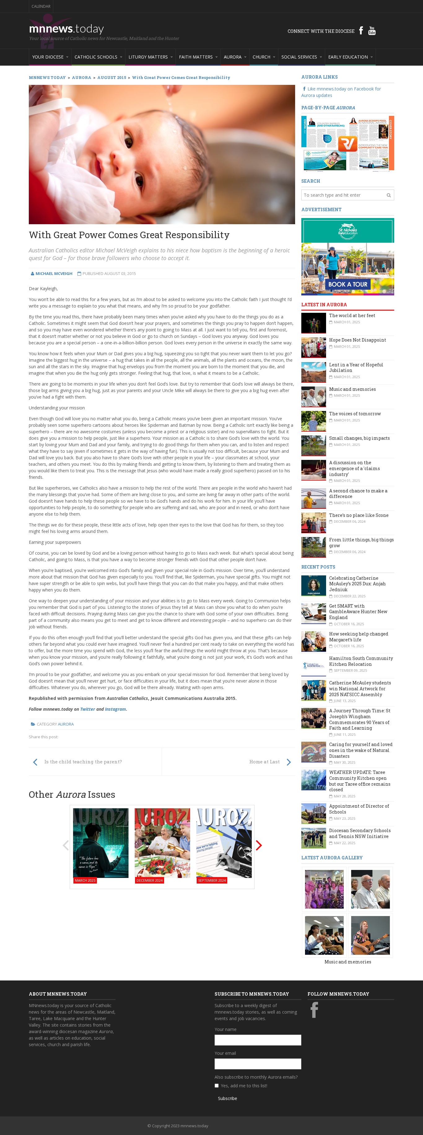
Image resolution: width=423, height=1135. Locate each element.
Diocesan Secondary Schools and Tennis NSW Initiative (360, 833)
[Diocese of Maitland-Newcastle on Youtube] (372, 30)
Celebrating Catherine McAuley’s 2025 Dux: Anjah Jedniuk (357, 583)
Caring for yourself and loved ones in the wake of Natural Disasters (361, 750)
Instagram (115, 709)
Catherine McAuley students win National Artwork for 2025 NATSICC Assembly (360, 688)
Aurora (66, 724)
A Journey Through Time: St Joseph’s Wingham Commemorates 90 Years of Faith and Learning (359, 719)
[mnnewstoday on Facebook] (361, 30)
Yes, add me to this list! (244, 1086)
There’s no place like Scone (359, 515)
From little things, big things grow (361, 542)
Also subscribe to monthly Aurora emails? (256, 1077)
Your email (225, 1053)
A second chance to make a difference (358, 494)
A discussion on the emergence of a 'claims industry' (354, 468)
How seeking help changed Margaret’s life (358, 637)
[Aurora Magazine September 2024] (224, 842)
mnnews (66, 28)
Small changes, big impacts (359, 438)
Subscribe (227, 1098)
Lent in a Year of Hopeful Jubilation (356, 367)
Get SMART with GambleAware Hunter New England (358, 611)
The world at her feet (352, 315)
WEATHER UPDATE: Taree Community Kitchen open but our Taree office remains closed (359, 780)
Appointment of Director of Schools (359, 809)
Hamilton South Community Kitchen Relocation (361, 661)
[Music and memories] (324, 889)
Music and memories (352, 389)
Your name (226, 1029)
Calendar (41, 6)
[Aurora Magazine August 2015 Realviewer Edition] (347, 143)
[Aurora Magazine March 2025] (101, 842)
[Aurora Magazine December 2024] (162, 842)
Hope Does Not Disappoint (357, 340)
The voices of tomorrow (355, 414)
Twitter (87, 709)
